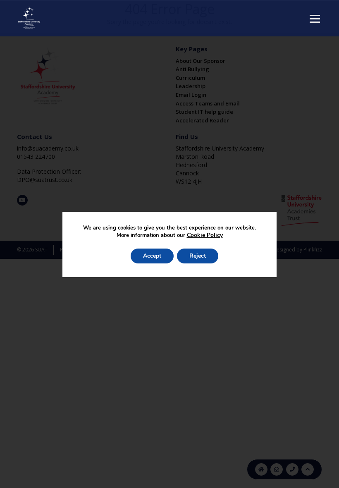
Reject (197, 256)
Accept (152, 256)
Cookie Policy (205, 235)
